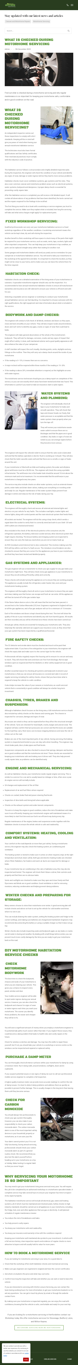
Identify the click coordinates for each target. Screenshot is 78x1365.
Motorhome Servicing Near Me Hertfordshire (39, 1327)
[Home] (10, 5)
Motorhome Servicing (41, 21)
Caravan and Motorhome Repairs (18, 21)
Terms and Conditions (50, 1359)
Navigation (72, 5)
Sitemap (69, 1359)
